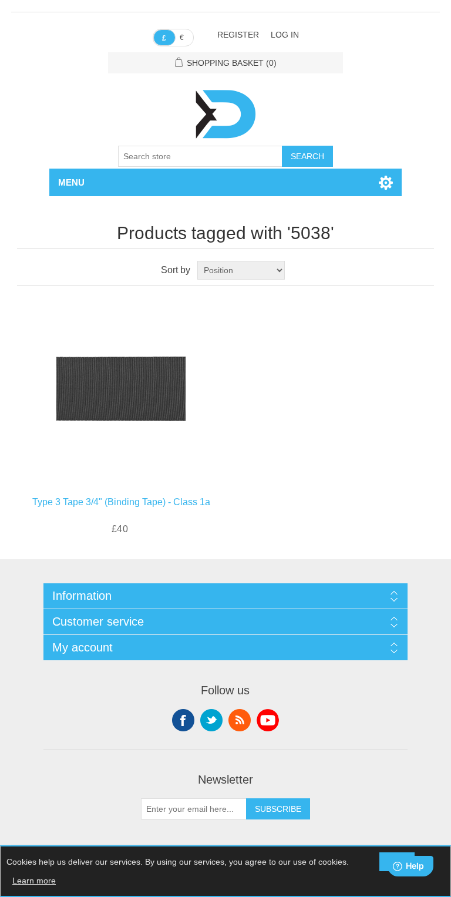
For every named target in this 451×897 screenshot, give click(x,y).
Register (238, 34)
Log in (285, 34)
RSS (239, 720)
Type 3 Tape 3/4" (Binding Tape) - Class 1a (121, 502)
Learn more (34, 880)
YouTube (268, 720)
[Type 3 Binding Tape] (121, 388)
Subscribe (278, 809)
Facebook (183, 720)
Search (307, 156)
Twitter (211, 720)
